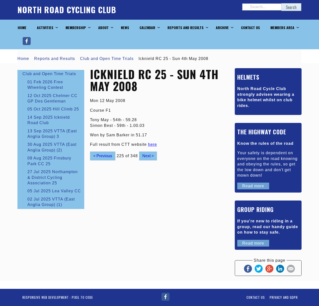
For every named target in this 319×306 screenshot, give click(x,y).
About (103, 27)
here (152, 144)
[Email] (291, 268)
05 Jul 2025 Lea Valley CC (54, 191)
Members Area (282, 27)
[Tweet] (258, 268)
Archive (222, 27)
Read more (253, 186)
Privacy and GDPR (284, 297)
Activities (45, 27)
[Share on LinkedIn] (280, 268)
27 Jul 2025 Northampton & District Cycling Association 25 (52, 177)
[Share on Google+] (269, 268)
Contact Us (250, 27)
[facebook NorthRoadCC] (165, 296)
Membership (76, 27)
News (125, 27)
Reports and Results (185, 27)
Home (22, 27)
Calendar (147, 27)
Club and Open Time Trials (107, 58)
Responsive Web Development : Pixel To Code (57, 297)
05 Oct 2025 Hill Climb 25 (53, 109)
